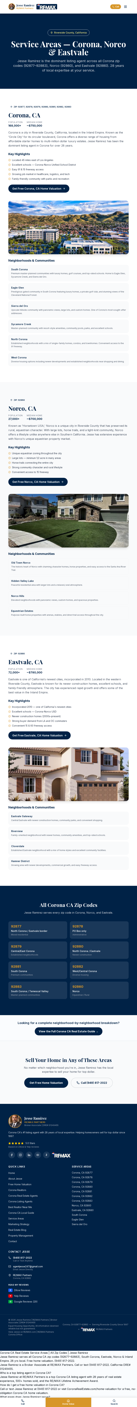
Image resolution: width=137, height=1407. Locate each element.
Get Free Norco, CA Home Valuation (36, 482)
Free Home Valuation (19, 1184)
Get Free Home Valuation (46, 1082)
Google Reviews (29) (24, 1301)
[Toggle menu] (125, 7)
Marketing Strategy (18, 1224)
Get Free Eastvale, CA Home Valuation (37, 735)
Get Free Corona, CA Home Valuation (36, 188)
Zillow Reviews (20, 1290)
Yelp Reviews (19, 1295)
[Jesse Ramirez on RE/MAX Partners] (46, 6)
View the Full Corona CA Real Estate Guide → (68, 1031)
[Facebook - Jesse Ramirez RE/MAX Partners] (11, 1155)
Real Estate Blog (17, 1229)
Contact (12, 1241)
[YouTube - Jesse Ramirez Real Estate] (37, 1155)
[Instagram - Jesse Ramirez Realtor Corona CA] (20, 1155)
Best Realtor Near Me (20, 1207)
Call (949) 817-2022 (94, 1082)
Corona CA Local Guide (21, 1212)
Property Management (20, 1235)
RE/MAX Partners (104, 1329)
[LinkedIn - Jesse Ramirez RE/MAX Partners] (29, 1155)
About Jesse (15, 1178)
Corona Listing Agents (20, 1201)
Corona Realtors (17, 1190)
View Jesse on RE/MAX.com (22, 1332)
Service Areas (16, 1218)
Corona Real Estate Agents (23, 1195)
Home (11, 1173)
